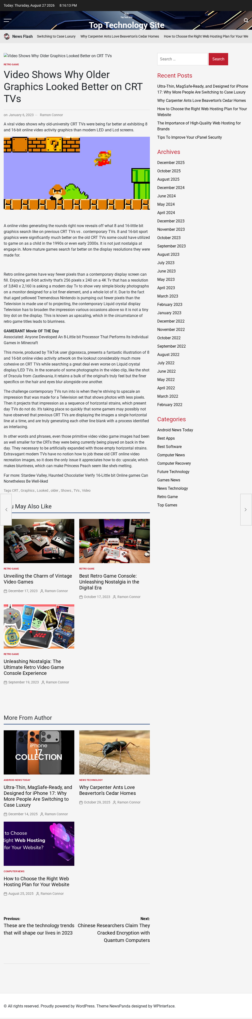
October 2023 (169, 237)
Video (86, 490)
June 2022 (166, 371)
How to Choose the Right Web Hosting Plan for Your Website (193, 36)
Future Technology (173, 471)
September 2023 (171, 246)
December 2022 (171, 321)
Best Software (169, 446)
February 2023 (169, 304)
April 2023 (166, 287)
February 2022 (169, 404)
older (54, 490)
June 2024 (166, 196)
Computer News (14, 871)
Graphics (27, 490)
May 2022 (166, 379)
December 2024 (171, 187)
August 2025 (168, 179)
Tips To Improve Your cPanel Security (189, 137)
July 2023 (165, 262)
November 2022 (171, 329)
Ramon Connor (51, 115)
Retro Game (11, 64)
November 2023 (171, 229)
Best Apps (166, 438)
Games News (168, 480)
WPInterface (163, 1006)
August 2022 (168, 354)
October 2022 (169, 338)
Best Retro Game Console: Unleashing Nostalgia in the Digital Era (109, 582)
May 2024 (166, 204)
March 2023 (167, 296)
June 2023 (166, 271)
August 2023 (168, 254)
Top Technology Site (126, 25)
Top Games (167, 505)
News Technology (91, 780)
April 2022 (166, 388)
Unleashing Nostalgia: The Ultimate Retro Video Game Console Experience (34, 667)
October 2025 (169, 171)
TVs (76, 490)
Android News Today (17, 780)
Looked (42, 490)
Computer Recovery (174, 463)
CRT (15, 490)
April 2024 (166, 212)
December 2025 (171, 162)
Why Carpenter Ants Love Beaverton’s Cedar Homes (103, 36)
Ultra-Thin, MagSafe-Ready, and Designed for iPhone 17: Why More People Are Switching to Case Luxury (38, 796)
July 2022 (165, 363)
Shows (66, 490)
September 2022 (171, 346)
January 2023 (169, 313)
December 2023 (171, 221)
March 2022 (167, 396)
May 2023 (166, 279)
